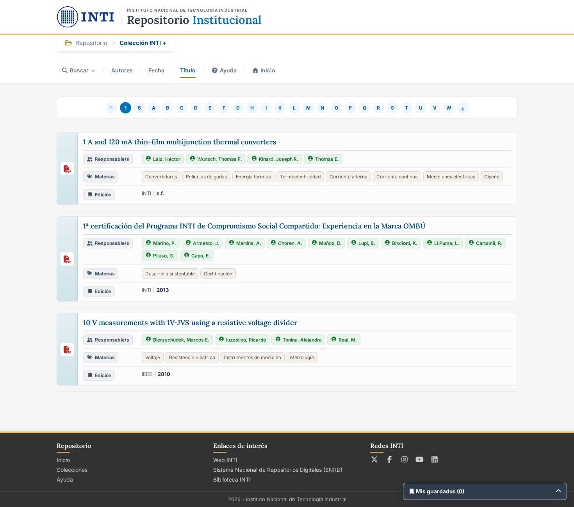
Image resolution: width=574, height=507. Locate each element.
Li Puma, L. (446, 243)
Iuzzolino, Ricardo (246, 340)
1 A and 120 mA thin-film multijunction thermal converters (179, 141)
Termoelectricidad (300, 177)
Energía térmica (253, 177)
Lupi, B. (366, 243)
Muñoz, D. (330, 243)
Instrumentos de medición (252, 357)
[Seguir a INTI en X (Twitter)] (374, 459)
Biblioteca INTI (232, 479)
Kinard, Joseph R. (278, 159)
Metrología (302, 357)
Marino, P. (164, 243)
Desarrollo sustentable (170, 274)
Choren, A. (290, 243)
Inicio (267, 70)
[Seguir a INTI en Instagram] (404, 459)
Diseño (491, 177)
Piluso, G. (164, 256)
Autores (122, 70)
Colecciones (72, 469)
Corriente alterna (348, 177)
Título (188, 70)
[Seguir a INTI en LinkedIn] (434, 459)
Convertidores (161, 177)
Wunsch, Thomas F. (219, 159)
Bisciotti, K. (404, 243)
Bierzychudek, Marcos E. (181, 340)
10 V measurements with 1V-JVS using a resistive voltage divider (190, 322)
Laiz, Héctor (166, 159)
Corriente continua (397, 177)
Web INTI (225, 460)
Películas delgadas (206, 177)
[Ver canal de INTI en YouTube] (419, 459)
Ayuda (228, 70)
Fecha (156, 70)
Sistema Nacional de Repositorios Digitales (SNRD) (277, 469)
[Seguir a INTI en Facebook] (389, 459)
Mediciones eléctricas (451, 177)
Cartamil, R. (489, 243)
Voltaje (152, 357)
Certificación (218, 274)
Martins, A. (248, 243)
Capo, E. (200, 256)
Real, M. (348, 340)
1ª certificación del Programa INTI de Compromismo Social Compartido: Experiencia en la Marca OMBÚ (254, 225)
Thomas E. (327, 159)
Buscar (79, 70)
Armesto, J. (206, 243)
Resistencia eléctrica (192, 357)
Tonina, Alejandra (302, 340)
